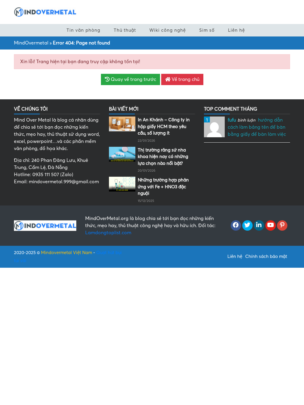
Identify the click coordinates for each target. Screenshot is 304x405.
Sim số (207, 30)
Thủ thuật (125, 30)
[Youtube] (270, 225)
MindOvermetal (31, 43)
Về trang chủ (185, 79)
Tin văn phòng (83, 30)
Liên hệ (236, 30)
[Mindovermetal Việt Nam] (45, 11)
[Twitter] (247, 225)
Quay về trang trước (133, 79)
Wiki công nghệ (167, 30)
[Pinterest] (282, 225)
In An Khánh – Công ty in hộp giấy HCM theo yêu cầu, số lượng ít (164, 126)
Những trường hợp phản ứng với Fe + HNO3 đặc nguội (163, 187)
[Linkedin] (259, 225)
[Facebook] (236, 225)
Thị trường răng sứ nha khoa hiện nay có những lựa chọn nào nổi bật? (163, 157)
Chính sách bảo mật (266, 256)
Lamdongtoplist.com (108, 232)
